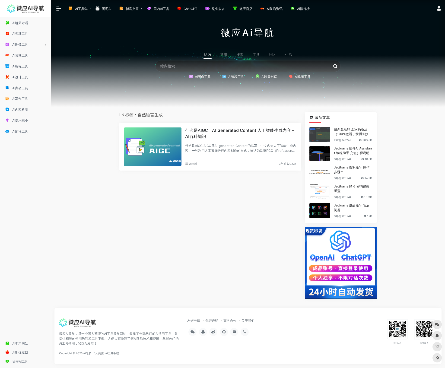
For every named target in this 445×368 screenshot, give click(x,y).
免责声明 (211, 321)
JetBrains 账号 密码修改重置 (351, 188)
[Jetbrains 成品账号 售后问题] (319, 210)
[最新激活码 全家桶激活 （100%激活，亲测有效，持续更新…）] (319, 134)
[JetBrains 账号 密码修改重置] (319, 191)
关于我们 (248, 321)
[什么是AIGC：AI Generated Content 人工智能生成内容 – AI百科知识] (152, 146)
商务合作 (229, 321)
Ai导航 (87, 353)
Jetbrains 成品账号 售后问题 (351, 207)
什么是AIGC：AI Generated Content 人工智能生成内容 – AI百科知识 (239, 133)
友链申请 (193, 321)
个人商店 (98, 353)
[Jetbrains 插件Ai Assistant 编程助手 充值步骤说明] (319, 153)
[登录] (438, 9)
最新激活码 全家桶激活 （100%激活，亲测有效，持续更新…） (353, 131)
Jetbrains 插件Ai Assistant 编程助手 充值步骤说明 (353, 150)
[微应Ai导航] (77, 324)
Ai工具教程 (112, 353)
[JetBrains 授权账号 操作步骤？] (319, 172)
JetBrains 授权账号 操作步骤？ (351, 169)
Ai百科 (193, 163)
